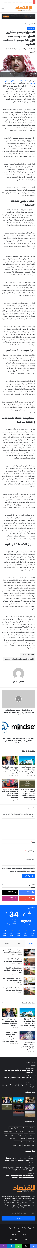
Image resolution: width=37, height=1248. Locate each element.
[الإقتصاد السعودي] (23, 8)
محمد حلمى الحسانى (20, 1142)
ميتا (20, 1145)
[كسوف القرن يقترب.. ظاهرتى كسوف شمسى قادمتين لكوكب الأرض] (18, 1113)
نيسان (14, 1145)
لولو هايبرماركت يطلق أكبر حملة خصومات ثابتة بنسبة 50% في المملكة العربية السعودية (10, 793)
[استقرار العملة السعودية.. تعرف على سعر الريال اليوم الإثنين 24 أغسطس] (27, 1035)
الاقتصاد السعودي (29, 1131)
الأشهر (31, 943)
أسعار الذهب (23, 1128)
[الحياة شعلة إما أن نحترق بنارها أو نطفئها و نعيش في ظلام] (29, 971)
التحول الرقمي (19, 1131)
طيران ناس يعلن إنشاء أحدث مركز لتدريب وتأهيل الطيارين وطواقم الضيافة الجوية (27, 770)
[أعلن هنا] (18, 16)
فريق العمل (12, 1138)
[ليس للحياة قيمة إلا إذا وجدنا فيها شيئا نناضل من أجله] (29, 991)
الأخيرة (19, 943)
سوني (6, 1135)
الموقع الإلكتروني (30, 859)
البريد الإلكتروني (30, 851)
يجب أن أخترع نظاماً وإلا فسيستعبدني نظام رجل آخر (13, 960)
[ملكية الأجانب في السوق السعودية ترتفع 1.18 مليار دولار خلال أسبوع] (18, 1107)
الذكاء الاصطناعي (7, 1131)
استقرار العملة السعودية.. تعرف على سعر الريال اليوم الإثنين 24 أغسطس (27, 1045)
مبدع (18, 1231)
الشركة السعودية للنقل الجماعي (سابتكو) (19, 659)
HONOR (32, 1128)
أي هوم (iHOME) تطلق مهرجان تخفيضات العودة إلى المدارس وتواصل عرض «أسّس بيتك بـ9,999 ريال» (27, 793)
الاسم (33, 842)
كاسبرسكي (31, 1142)
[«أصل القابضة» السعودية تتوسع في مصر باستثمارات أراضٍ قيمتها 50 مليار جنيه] (30, 1114)
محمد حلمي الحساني (29, 1145)
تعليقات (6, 943)
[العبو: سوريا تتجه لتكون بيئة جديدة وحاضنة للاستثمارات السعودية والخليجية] (10, 760)
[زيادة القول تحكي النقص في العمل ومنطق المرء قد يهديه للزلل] (29, 981)
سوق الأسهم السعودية (16, 1135)
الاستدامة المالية (27, 655)
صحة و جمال (21, 1138)
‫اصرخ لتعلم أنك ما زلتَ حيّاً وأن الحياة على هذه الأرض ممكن (12, 951)
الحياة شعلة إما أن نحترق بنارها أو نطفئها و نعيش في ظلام (13, 970)
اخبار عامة (24, 24)
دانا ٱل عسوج (28, 49)
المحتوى (32, 1135)
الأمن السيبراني (14, 1128)
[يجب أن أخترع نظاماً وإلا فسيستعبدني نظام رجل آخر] (29, 962)
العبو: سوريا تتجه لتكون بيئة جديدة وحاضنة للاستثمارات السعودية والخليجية (10, 770)
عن (19, 1234)
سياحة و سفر (31, 1138)
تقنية (26, 1135)
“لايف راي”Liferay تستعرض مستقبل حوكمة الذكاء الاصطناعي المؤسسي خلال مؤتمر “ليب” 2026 (9, 1037)
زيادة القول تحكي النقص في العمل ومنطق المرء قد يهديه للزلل (12, 980)
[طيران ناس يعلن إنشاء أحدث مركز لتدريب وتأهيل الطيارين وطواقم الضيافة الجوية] (27, 760)
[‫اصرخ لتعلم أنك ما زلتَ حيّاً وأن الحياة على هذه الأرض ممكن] (29, 952)
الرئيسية (31, 24)
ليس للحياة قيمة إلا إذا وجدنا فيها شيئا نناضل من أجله (12, 989)
